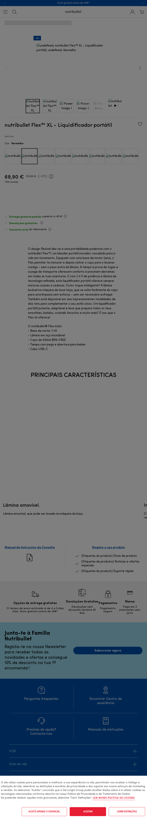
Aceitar (87, 812)
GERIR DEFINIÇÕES (127, 812)
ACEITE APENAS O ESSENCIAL (44, 812)
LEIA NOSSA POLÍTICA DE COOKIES (114, 798)
